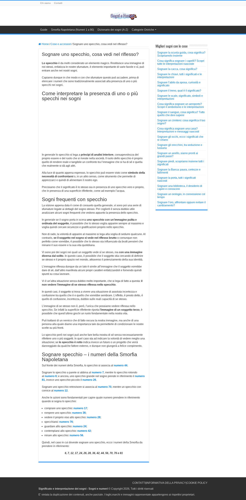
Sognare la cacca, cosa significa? (177, 69)
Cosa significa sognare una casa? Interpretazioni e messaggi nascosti (178, 130)
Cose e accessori (61, 44)
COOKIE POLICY (197, 482)
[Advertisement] (94, 126)
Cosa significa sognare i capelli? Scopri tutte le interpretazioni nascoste (180, 62)
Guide (43, 29)
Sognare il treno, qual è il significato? (179, 90)
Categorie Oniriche (143, 29)
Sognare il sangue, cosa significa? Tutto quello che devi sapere (181, 114)
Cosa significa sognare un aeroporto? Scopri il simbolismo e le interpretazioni (180, 105)
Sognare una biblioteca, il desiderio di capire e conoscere (179, 187)
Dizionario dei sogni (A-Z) (113, 29)
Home (45, 44)
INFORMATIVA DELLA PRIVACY (166, 482)
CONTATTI (139, 482)
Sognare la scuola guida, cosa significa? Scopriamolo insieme (181, 54)
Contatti (58, 3)
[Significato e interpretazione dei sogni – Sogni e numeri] (123, 16)
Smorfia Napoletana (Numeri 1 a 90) (72, 29)
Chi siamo (45, 3)
